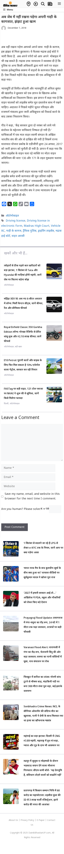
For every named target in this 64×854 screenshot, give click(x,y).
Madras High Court (36, 226)
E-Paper (41, 820)
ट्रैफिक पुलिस (29, 231)
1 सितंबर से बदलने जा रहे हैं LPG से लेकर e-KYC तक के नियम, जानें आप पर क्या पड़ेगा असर (43, 548)
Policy (31, 820)
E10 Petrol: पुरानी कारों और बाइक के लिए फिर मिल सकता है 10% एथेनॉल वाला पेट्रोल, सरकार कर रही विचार (23, 365)
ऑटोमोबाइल (12, 216)
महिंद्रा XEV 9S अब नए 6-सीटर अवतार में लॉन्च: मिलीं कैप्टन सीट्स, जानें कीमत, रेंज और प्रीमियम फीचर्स (23, 303)
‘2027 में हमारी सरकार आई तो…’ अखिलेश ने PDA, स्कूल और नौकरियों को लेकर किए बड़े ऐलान (42, 598)
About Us (14, 820)
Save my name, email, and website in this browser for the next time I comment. (32, 496)
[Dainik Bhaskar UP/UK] (10, 4)
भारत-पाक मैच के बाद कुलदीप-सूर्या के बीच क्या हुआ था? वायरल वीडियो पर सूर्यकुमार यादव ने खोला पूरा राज (42, 573)
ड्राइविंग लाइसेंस (46, 231)
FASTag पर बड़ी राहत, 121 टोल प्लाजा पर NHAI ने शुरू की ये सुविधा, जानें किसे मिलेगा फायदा (23, 393)
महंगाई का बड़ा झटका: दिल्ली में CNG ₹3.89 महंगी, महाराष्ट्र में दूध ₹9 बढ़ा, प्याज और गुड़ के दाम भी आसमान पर (42, 741)
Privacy (24, 820)
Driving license (15, 221)
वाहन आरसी (18, 236)
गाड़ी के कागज (13, 231)
